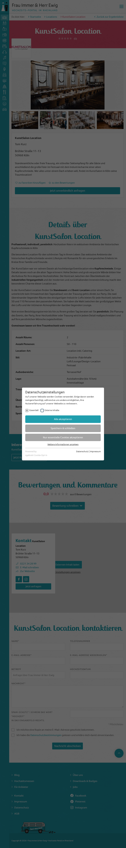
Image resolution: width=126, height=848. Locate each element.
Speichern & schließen (63, 428)
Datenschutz (82, 451)
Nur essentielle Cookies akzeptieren (63, 437)
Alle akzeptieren (63, 419)
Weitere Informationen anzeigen (63, 444)
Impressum (95, 451)
